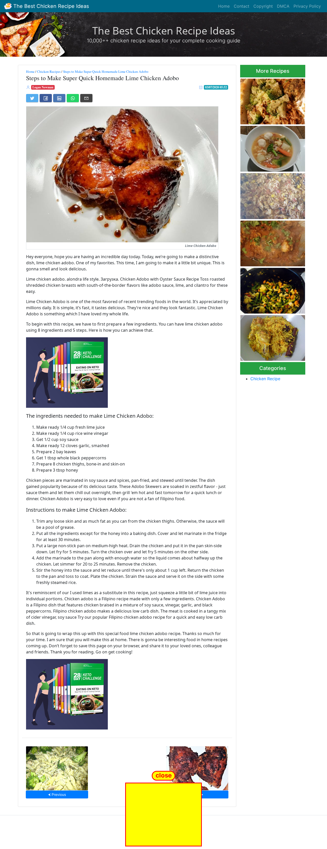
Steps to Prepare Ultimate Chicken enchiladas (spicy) (270, 194)
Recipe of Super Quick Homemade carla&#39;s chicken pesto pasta (57, 766)
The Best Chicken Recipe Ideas (50, 6)
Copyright (263, 6)
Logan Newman (42, 87)
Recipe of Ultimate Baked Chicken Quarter (197, 766)
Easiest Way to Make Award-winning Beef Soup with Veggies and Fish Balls (271, 147)
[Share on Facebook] (46, 98)
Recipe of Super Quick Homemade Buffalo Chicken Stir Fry (270, 289)
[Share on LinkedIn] (59, 98)
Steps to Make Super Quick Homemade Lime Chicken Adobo (105, 71)
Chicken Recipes (49, 71)
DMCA (283, 6)
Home (224, 6)
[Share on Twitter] (32, 98)
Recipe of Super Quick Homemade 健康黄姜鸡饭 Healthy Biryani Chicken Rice (271, 336)
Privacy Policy (307, 6)
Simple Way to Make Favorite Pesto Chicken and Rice (272, 99)
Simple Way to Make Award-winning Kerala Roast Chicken (272, 241)
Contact (241, 6)
